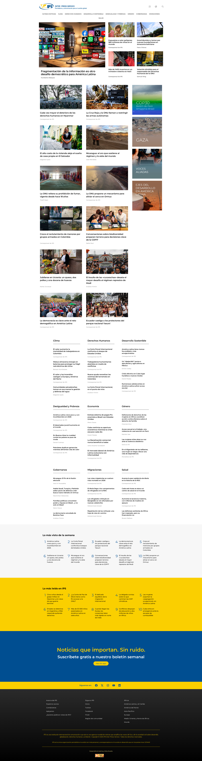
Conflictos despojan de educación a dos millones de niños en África (127, 612)
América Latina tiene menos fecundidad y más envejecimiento (133, 351)
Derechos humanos (73, 14)
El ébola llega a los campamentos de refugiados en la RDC (101, 490)
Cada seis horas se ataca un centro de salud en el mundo (133, 490)
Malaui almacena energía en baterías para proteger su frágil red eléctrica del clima (66, 364)
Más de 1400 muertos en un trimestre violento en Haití (120, 70)
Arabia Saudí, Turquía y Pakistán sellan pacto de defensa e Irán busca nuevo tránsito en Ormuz (66, 491)
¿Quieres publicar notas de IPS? (58, 715)
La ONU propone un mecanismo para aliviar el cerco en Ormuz (151, 558)
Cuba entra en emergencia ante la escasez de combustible (150, 612)
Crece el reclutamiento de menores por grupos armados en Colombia (151, 545)
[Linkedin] (119, 685)
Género (131, 14)
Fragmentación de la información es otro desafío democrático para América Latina (68, 73)
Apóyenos (50, 711)
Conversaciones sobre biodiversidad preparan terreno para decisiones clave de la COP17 (106, 237)
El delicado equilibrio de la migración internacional (101, 598)
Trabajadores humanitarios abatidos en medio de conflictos (99, 364)
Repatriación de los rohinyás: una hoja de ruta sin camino (101, 512)
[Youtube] (113, 685)
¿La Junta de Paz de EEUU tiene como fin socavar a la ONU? (79, 598)
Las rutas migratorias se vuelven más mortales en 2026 (100, 479)
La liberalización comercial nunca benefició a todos (99, 441)
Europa (127, 715)
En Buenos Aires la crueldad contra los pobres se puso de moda (64, 437)
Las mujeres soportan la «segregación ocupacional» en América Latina (149, 599)
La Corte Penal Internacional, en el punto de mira (100, 388)
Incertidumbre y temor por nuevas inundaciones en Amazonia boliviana (148, 42)
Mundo (127, 722)
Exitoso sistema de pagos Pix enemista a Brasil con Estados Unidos (100, 417)
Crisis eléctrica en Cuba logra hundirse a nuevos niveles (133, 375)
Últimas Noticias (49, 14)
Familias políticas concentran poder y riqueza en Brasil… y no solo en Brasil (65, 503)
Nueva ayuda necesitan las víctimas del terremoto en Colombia (99, 376)
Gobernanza (141, 14)
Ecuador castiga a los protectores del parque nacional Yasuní (102, 544)
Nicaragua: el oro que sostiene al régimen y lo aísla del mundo (78, 558)
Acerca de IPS (51, 700)
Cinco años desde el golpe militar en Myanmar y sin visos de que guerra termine (55, 599)
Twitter (88, 708)
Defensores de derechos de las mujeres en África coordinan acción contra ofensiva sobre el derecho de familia (134, 418)
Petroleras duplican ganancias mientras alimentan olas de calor (66, 449)
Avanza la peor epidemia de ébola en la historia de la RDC (135, 479)
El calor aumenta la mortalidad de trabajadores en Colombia (66, 351)
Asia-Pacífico (129, 711)
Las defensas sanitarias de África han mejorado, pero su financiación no (135, 513)
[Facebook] (96, 685)
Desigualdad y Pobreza (116, 14)
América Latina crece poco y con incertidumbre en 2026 (66, 416)
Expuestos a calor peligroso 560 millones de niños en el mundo (120, 42)
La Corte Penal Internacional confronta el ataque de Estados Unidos (100, 351)
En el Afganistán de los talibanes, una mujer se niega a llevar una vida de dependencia (135, 452)
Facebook (89, 711)
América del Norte (131, 708)
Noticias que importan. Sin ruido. (101, 650)
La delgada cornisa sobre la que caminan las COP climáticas (126, 598)
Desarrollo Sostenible (93, 14)
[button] (162, 6)
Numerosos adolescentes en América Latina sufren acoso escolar (133, 386)
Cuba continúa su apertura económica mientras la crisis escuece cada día (100, 430)
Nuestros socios (52, 704)
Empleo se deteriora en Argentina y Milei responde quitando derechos (55, 612)
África (126, 700)
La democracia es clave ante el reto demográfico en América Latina (126, 544)
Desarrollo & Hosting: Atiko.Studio (101, 751)
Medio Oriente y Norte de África (136, 718)
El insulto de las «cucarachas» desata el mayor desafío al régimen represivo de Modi (106, 280)
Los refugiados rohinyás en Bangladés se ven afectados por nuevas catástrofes (100, 501)
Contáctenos (51, 708)
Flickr (87, 715)
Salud (101, 18)
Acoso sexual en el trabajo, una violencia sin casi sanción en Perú (135, 430)
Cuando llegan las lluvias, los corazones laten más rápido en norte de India (103, 613)
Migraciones (154, 14)
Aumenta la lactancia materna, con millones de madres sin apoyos (134, 501)
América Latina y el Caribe (134, 704)
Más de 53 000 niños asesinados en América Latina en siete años (79, 612)
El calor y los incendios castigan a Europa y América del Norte (65, 376)
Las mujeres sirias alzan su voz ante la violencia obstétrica (134, 440)
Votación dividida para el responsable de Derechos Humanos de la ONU (148, 71)
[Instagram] (107, 685)
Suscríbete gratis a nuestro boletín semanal (101, 656)
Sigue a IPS (89, 700)
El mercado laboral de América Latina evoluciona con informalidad (101, 453)
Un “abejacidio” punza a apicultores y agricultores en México (133, 363)
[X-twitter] (102, 685)
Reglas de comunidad (93, 718)
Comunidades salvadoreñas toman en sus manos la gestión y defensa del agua (66, 389)
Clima (60, 14)
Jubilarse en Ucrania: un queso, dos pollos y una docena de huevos (55, 558)
